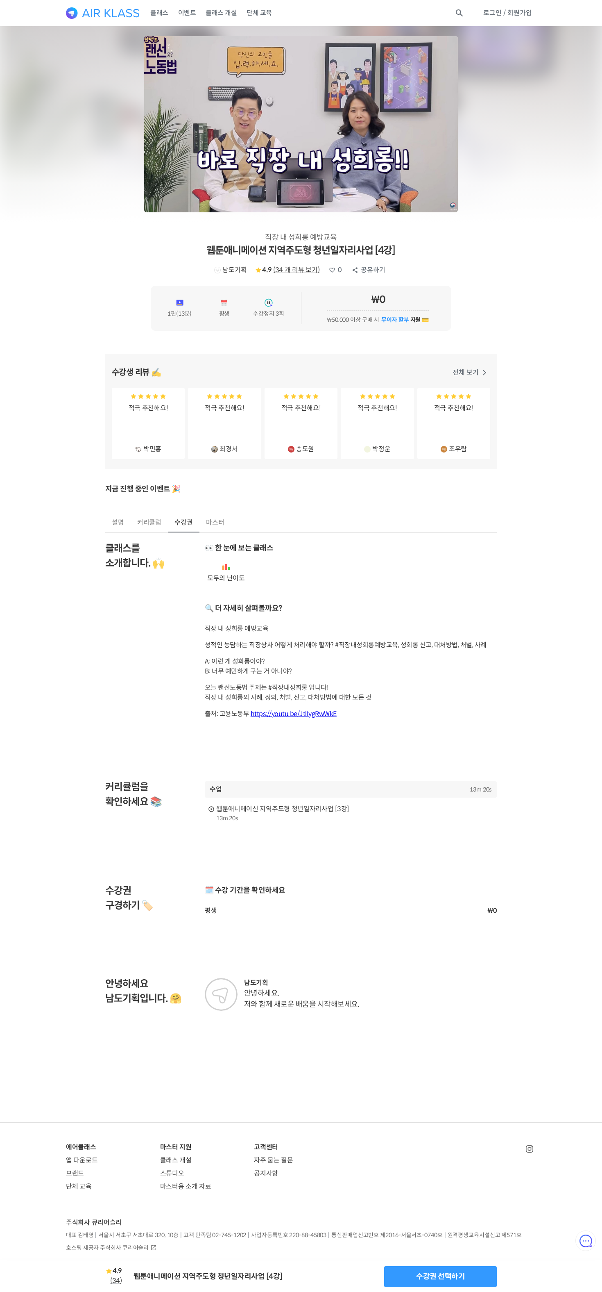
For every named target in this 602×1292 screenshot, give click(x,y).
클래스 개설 (221, 13)
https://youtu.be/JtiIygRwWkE (294, 714)
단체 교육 (259, 13)
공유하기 (373, 270)
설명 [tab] (118, 522)
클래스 (159, 13)
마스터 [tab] (215, 522)
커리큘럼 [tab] (149, 522)
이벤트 (187, 13)
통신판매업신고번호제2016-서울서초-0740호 (386, 1235)
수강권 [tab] (183, 522)
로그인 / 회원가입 (507, 13)
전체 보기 (466, 372)
